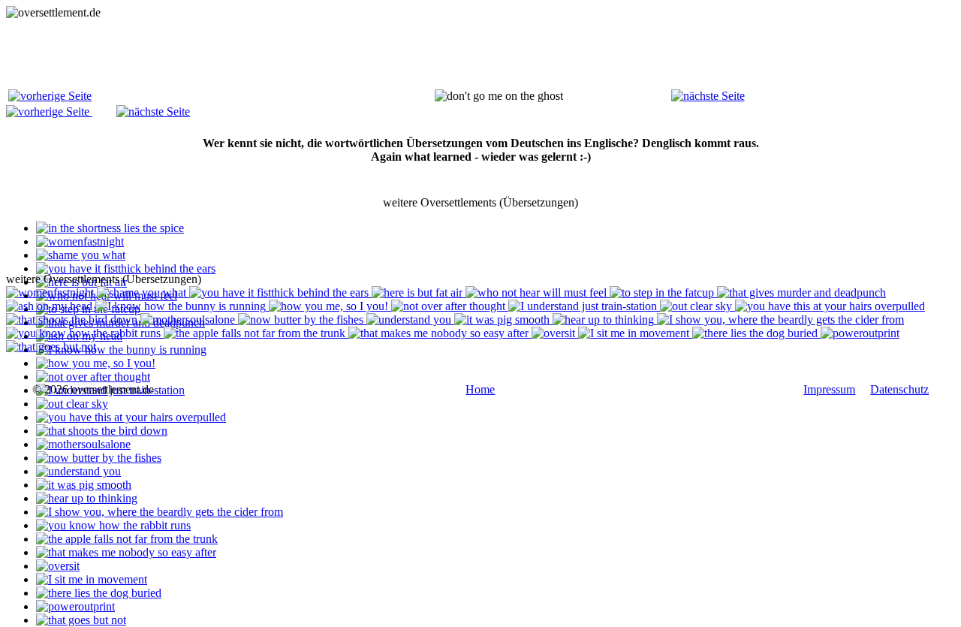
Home (480, 389)
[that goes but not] (81, 619)
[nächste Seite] (708, 95)
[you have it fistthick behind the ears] (125, 268)
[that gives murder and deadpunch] (801, 292)
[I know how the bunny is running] (121, 349)
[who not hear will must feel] (537, 292)
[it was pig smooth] (83, 484)
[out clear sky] (72, 403)
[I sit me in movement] (91, 579)
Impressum (829, 389)
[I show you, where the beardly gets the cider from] (159, 511)
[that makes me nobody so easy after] (126, 552)
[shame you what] (80, 255)
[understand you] (78, 471)
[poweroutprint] (75, 606)
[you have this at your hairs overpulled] (131, 417)
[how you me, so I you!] (95, 363)
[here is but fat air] (418, 292)
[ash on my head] (50, 306)
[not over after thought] (93, 376)
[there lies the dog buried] (98, 592)
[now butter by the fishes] (98, 457)
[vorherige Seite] (50, 95)
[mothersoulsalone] (83, 444)
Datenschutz (899, 389)
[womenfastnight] (80, 241)
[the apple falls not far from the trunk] (127, 538)
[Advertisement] (279, 53)
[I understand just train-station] (584, 306)
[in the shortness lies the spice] (110, 228)
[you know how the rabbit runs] (113, 525)
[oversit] (58, 565)
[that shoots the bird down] (101, 430)
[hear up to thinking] (86, 498)
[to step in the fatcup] (663, 292)
